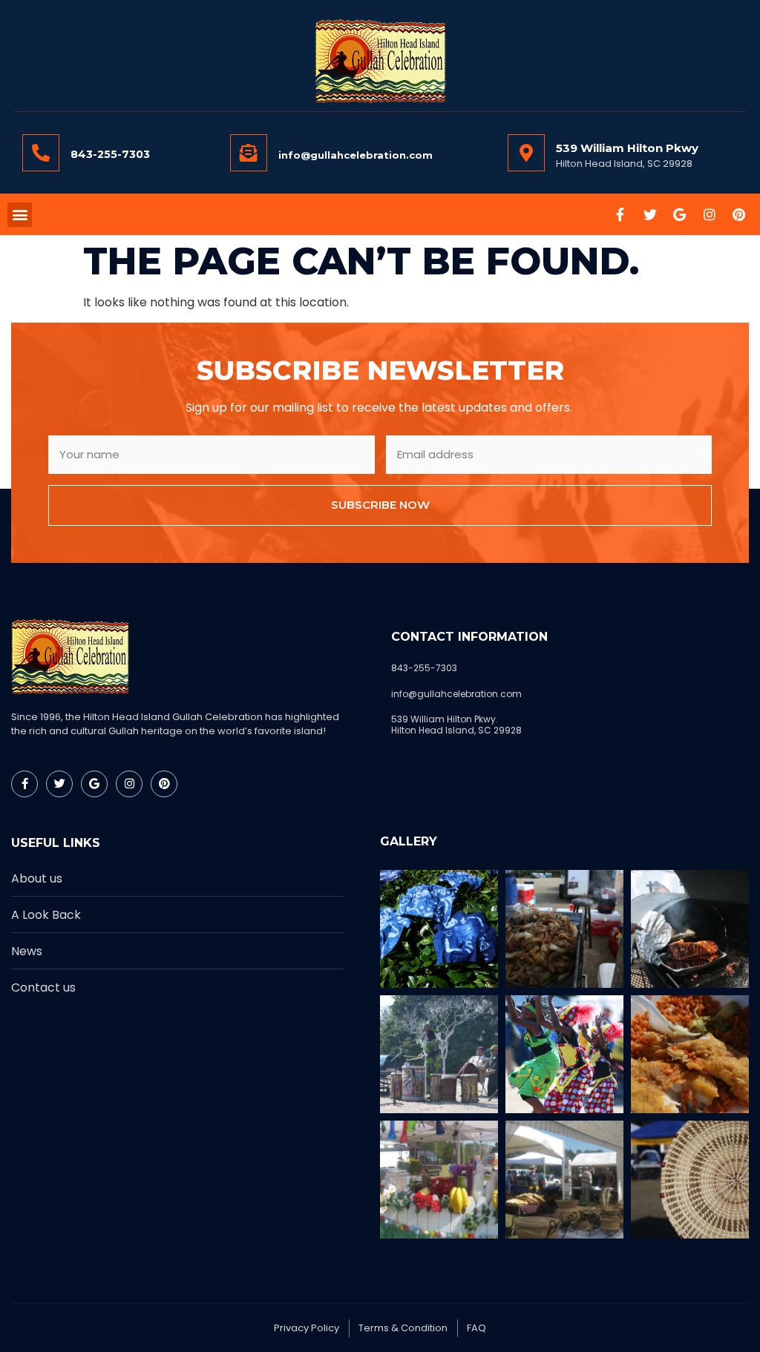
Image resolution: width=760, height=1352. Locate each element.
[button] (19, 214)
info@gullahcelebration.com (355, 155)
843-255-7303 (110, 154)
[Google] (679, 214)
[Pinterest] (739, 214)
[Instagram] (709, 214)
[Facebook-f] (620, 214)
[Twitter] (650, 214)
